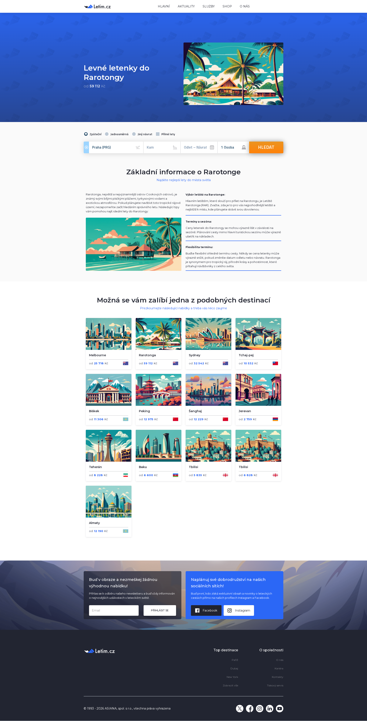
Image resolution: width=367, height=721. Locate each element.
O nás (279, 659)
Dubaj (234, 668)
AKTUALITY (186, 6)
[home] (118, 6)
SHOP (227, 6)
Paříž (235, 659)
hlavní (164, 6)
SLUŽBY (209, 6)
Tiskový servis (275, 685)
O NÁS (245, 6)
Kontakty (277, 676)
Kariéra (279, 668)
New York (232, 676)
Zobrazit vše (230, 685)
